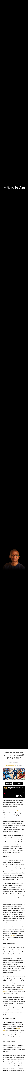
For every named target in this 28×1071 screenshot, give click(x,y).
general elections (18, 811)
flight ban (12, 935)
